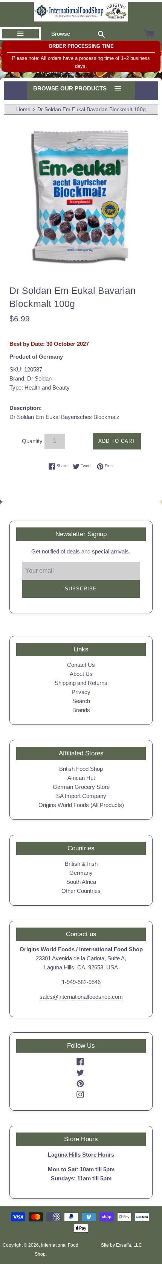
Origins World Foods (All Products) (81, 805)
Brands (81, 710)
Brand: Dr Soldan (30, 378)
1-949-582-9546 (81, 982)
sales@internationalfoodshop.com (81, 996)
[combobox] (101, 34)
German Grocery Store (81, 787)
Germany (81, 873)
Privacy (81, 692)
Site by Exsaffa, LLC (121, 1245)
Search (81, 701)
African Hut (81, 778)
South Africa (81, 882)
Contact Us (81, 665)
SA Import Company (81, 796)
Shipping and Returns (81, 683)
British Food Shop (81, 769)
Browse (60, 34)
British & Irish (81, 863)
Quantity (32, 441)
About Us (81, 674)
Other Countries (81, 891)
